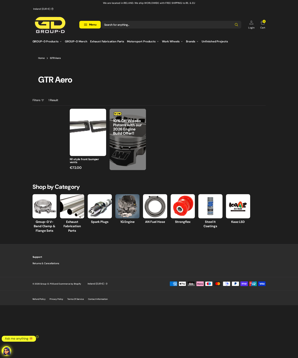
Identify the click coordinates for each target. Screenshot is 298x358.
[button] (251, 25)
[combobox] (171, 24)
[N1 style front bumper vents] (88, 163)
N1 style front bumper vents (84, 160)
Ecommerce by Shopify (70, 283)
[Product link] (88, 132)
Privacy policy (56, 299)
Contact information (98, 299)
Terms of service (75, 299)
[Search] (236, 25)
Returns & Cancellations (46, 263)
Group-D (44, 283)
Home (41, 58)
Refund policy (39, 299)
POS (52, 283)
